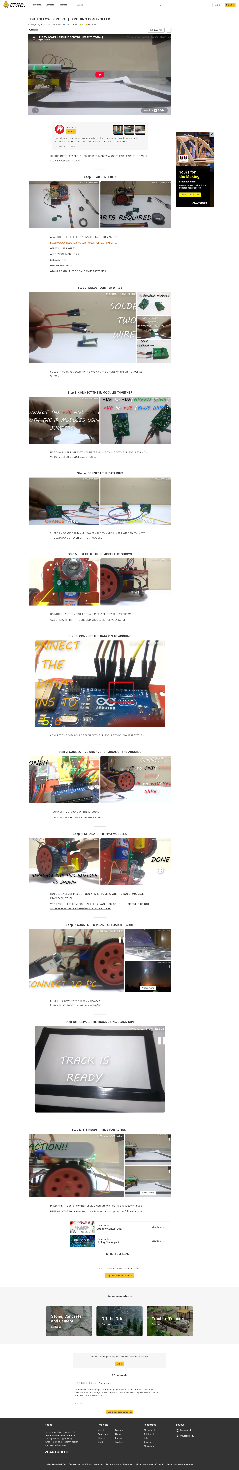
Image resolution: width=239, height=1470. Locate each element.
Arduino (56, 24)
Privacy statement (95, 1464)
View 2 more (148, 988)
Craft (100, 1442)
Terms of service (77, 1464)
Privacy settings (113, 1464)
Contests (50, 4)
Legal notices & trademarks (180, 1464)
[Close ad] (211, 134)
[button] (169, 30)
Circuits (46, 24)
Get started (149, 1434)
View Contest (158, 1227)
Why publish (149, 1430)
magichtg (35, 24)
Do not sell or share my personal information (144, 1464)
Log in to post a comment (120, 1412)
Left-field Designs (89, 1383)
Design (101, 1438)
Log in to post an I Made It (119, 1275)
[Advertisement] (195, 169)
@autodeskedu (187, 1435)
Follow (71, 131)
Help (146, 1438)
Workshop (103, 1434)
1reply (79, 1403)
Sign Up (230, 4)
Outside (118, 1438)
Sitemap (147, 1442)
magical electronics (67, 146)
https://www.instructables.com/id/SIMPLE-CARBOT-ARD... (84, 242)
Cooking (119, 1430)
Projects (37, 4)
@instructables (187, 1430)
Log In (217, 4)
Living (118, 1434)
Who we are (149, 1446)
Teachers (63, 4)
